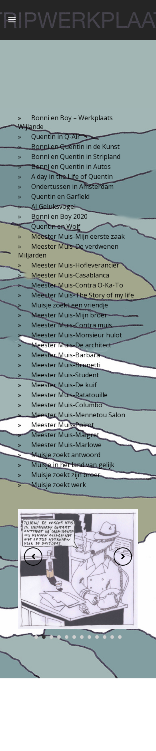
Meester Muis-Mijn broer (69, 315)
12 (120, 637)
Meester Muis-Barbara (65, 355)
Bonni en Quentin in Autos (71, 166)
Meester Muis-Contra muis (71, 325)
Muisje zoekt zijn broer (65, 474)
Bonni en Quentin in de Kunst (75, 146)
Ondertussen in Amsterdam (72, 186)
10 (104, 637)
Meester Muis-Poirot (62, 424)
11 (112, 637)
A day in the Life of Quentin (72, 176)
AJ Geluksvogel (53, 206)
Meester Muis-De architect (71, 345)
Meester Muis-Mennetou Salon (78, 414)
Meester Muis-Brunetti (65, 365)
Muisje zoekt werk (58, 484)
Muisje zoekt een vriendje (69, 305)
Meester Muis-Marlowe (66, 444)
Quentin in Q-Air (55, 136)
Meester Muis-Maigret (65, 434)
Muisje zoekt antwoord (65, 454)
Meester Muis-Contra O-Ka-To (77, 285)
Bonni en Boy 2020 (59, 216)
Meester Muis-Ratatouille (69, 394)
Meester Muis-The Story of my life (82, 295)
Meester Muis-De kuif (64, 384)
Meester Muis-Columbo (66, 404)
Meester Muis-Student (65, 375)
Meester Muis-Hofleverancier (75, 265)
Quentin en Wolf (55, 226)
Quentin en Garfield (60, 196)
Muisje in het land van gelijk (72, 464)
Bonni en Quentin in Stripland (75, 156)
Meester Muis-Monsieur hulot (76, 335)
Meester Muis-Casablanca (70, 275)
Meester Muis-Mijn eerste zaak (78, 236)
